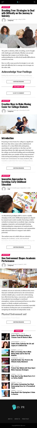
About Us (10, 419)
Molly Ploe (11, 20)
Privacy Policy (25, 419)
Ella (9, 189)
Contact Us (17, 419)
